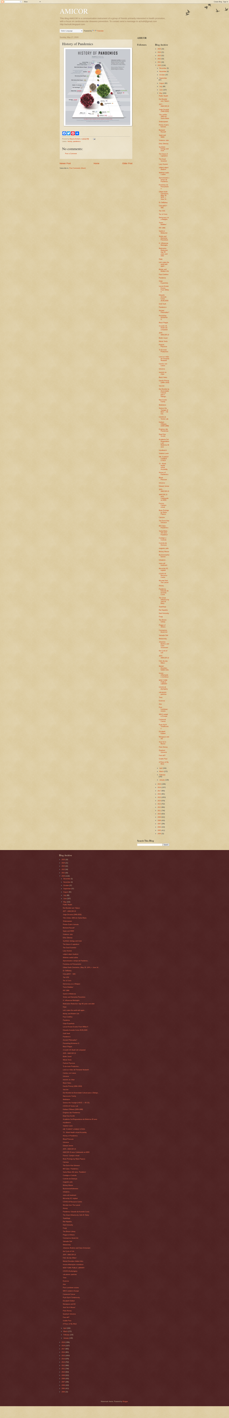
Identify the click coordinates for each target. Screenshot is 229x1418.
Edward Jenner (164, 486)
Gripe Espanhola (163, 282)
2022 (159, 59)
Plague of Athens (162, 626)
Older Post (127, 163)
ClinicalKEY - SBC (163, 206)
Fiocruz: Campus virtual (162, 505)
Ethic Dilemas (164, 144)
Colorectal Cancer (162, 720)
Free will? (162, 755)
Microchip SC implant (163, 569)
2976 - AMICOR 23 (164, 334)
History (161, 586)
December (163, 68)
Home (96, 163)
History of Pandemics (163, 473)
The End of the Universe (164, 521)
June (161, 90)
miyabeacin (163, 450)
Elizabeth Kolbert (162, 732)
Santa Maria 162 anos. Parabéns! (163, 533)
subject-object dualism (164, 168)
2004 (159, 834)
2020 (159, 65)
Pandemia (162, 278)
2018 (159, 787)
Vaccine (161, 386)
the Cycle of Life (163, 651)
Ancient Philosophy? (164, 311)
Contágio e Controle (162, 539)
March (161, 771)
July (161, 86)
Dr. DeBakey (163, 202)
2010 (159, 814)
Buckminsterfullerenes (164, 556)
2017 (159, 791)
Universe (162, 369)
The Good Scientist (163, 160)
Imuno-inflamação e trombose (163, 675)
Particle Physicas (163, 345)
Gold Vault (162, 304)
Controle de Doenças (163, 544)
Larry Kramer (163, 164)
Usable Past (163, 759)
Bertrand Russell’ (162, 131)
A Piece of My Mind (164, 763)
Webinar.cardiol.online (164, 173)
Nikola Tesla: (163, 341)
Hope (160, 259)
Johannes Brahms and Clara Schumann (164, 644)
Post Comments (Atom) (77, 168)
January (162, 780)
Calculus (162, 517)
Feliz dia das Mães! (163, 662)
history (70, 141)
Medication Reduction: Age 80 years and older (163, 252)
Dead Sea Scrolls (162, 435)
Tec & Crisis (163, 214)
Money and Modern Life (164, 270)
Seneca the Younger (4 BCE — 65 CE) (163, 411)
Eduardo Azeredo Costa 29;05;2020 (163, 297)
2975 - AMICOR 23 (164, 490)
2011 (159, 810)
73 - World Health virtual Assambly (163, 466)
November (163, 71)
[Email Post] (94, 139)
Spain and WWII (162, 136)
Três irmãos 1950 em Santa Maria (164, 116)
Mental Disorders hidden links (164, 668)
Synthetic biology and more (164, 149)
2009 (159, 817)
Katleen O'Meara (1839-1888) (164, 424)
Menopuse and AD (69, 1304)
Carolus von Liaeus (163, 364)
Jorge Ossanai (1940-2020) (164, 110)
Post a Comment (71, 153)
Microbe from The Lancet (163, 581)
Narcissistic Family (163, 401)
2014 (159, 801)
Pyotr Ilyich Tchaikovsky (164, 726)
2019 (159, 784)
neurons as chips (163, 373)
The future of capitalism (163, 155)
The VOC (162, 211)
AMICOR (74, 11)
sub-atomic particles (163, 693)
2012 (159, 807)
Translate (100, 31)
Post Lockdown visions (163, 709)
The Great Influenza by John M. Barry (164, 600)
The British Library (162, 621)
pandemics (77, 141)
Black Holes (163, 377)
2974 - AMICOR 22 (164, 657)
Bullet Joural (163, 338)
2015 (159, 797)
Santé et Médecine (163, 232)
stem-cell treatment (163, 564)
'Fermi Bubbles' (163, 223)
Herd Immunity (164, 613)
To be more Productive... (164, 351)
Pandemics (163, 307)
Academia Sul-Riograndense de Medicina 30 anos (80, 1119)
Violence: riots (164, 140)
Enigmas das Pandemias (163, 430)
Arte (160, 704)
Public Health (163, 96)
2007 (159, 824)
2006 (159, 827)
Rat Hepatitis (163, 610)
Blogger (125, 1401)
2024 (159, 52)
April (161, 768)
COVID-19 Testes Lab (163, 418)
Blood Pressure (163, 478)
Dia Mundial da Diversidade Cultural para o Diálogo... (164, 392)
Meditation (162, 405)
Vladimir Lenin (164, 453)
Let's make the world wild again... (164, 264)
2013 (159, 804)
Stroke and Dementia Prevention (163, 238)
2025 (159, 49)
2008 (159, 820)
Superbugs (162, 607)
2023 (159, 55)
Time (160, 697)
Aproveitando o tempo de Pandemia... (164, 179)
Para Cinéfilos (164, 274)
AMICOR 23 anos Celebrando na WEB (163, 497)
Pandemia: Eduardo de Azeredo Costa (164, 591)
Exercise (162, 701)
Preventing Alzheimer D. (163, 317)
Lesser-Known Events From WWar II (164, 289)
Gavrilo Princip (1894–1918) (164, 381)
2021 (159, 62)
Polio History (163, 747)
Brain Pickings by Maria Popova (164, 512)
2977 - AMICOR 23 (164, 105)
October (162, 75)
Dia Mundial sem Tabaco (164, 100)
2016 (159, 794)
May (161, 93)
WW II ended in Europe (163, 715)
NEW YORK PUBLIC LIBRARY (163, 682)
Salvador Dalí (163, 635)
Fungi (161, 617)
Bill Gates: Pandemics (163, 527)
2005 (159, 830)
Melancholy (163, 639)
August (162, 83)
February (162, 775)
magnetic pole (164, 548)
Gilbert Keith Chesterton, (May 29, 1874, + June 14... (164, 195)
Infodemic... (163, 560)
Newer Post (65, 163)
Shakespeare (163, 121)
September (163, 78)
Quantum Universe (163, 751)
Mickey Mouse (164, 551)
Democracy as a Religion (164, 218)
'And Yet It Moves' (162, 743)
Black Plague (163, 322)
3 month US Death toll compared (163, 328)
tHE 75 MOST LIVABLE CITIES (164, 458)
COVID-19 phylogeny (163, 688)
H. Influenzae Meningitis (163, 244)
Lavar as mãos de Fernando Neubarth (164, 358)
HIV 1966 (162, 228)
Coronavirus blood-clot (163, 631)
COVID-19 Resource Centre (163, 575)
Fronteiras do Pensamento (164, 186)
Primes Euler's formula (164, 126)
